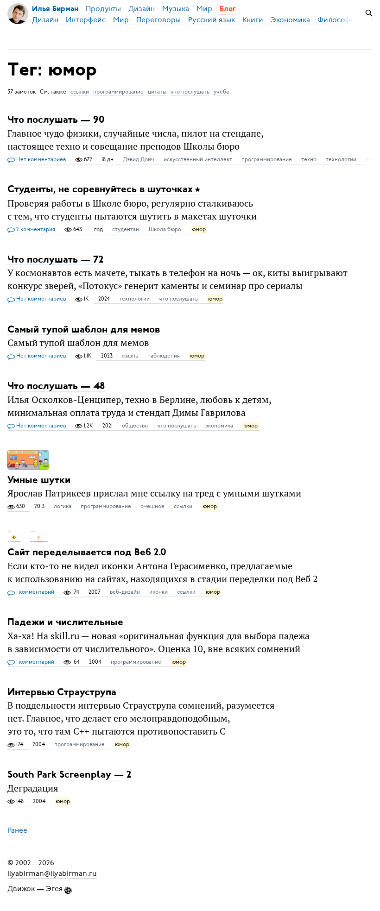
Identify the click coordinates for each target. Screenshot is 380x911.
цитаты (157, 91)
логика (62, 506)
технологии (341, 159)
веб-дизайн (125, 592)
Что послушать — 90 (56, 120)
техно (309, 159)
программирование (118, 91)
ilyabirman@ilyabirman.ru (52, 873)
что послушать (190, 91)
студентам (125, 229)
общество (135, 425)
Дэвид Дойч (138, 159)
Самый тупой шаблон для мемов (83, 329)
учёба (221, 91)
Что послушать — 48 (56, 386)
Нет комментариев (40, 159)
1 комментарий (34, 592)
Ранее (17, 830)
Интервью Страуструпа (61, 692)
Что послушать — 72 (55, 259)
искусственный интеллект (198, 159)
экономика (219, 425)
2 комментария (35, 229)
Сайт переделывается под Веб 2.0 (86, 553)
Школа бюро (165, 229)
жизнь (130, 355)
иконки (158, 592)
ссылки (79, 91)
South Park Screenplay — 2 (69, 775)
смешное (152, 506)
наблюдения (163, 355)
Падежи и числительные (65, 623)
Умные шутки (38, 480)
